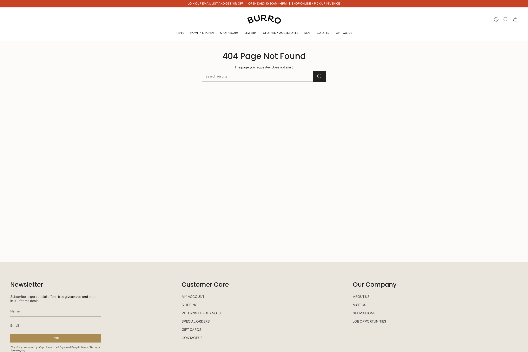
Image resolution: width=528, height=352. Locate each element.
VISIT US (359, 305)
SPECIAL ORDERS (196, 321)
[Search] (319, 76)
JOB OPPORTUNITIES (369, 321)
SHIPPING (189, 305)
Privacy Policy (77, 347)
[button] (180, 33)
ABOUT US (361, 297)
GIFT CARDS (191, 329)
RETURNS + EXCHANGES (201, 313)
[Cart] (515, 19)
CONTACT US (192, 338)
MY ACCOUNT (193, 297)
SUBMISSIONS (364, 313)
